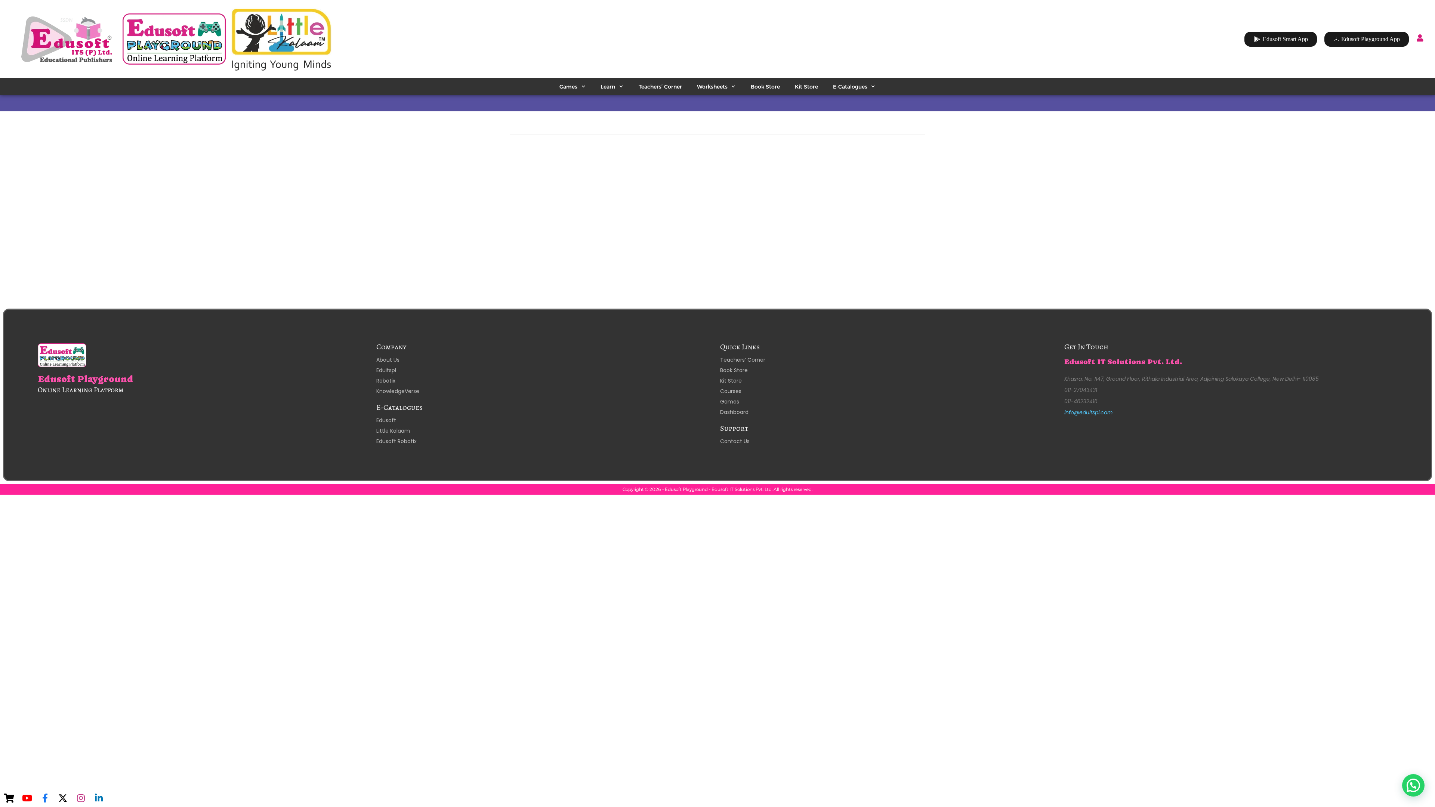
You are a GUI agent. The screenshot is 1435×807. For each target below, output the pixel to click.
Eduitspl (386, 370)
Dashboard (734, 412)
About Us (387, 360)
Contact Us (735, 441)
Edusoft (386, 420)
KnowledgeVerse (397, 391)
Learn (608, 86)
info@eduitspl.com (1088, 412)
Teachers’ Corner (660, 86)
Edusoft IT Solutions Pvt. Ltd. (1123, 362)
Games (568, 86)
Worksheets (712, 86)
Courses (730, 391)
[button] (1413, 785)
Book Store (765, 86)
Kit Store (806, 86)
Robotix (385, 380)
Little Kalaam (393, 431)
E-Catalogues (850, 86)
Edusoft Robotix (396, 441)
